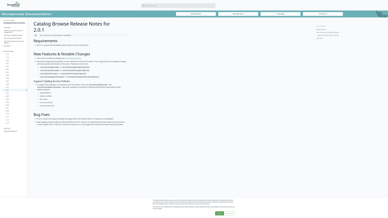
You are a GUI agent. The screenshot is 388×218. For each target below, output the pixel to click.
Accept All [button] (219, 213)
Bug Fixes (319, 38)
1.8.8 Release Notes (74, 58)
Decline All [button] (230, 213)
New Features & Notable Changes (327, 32)
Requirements (321, 29)
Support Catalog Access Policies (328, 35)
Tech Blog (280, 14)
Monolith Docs (238, 14)
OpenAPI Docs (196, 14)
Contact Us (323, 14)
